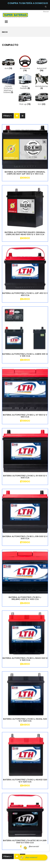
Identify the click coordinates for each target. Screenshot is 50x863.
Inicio (5, 32)
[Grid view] (16, 115)
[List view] (22, 115)
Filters (6, 116)
